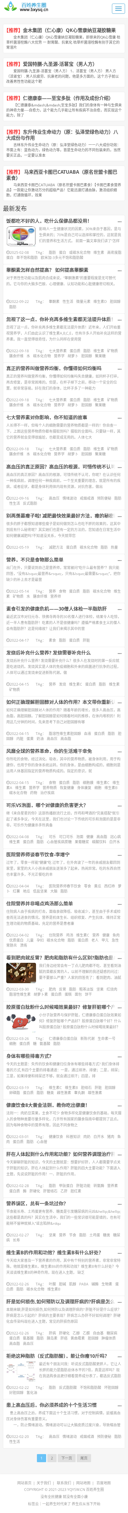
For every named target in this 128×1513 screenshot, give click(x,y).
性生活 (68, 301)
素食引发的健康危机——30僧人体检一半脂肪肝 (56, 608)
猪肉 (110, 1136)
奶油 (40, 738)
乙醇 (76, 1333)
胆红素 (76, 1191)
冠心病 (115, 836)
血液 (87, 733)
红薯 (16, 891)
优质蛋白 (16, 940)
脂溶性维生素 (20, 994)
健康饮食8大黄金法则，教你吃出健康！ (48, 1105)
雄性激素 (95, 1092)
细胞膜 (88, 782)
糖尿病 (112, 1333)
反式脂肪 (30, 503)
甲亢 (105, 940)
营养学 (59, 356)
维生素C (75, 684)
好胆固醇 (16, 1392)
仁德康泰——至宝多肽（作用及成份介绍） (68, 98)
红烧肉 (112, 989)
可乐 (52, 836)
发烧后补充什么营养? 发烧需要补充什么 (48, 652)
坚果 (100, 989)
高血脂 (65, 738)
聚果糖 (100, 356)
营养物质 (50, 787)
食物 (62, 591)
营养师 (55, 596)
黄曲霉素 (78, 1338)
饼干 (88, 994)
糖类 (50, 1092)
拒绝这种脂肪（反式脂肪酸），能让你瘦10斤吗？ (57, 1356)
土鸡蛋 (94, 1235)
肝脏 (86, 640)
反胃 (62, 989)
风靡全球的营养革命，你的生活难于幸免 (49, 751)
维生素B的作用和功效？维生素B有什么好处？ (54, 1252)
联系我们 (64, 1482)
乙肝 (64, 1191)
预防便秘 (104, 498)
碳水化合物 (42, 356)
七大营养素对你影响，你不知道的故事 (46, 417)
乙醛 (86, 1333)
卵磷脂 (14, 1092)
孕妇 (40, 940)
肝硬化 (34, 1191)
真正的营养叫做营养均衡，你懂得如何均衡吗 (54, 368)
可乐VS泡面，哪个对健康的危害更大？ (47, 805)
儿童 (30, 940)
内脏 (20, 738)
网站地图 (83, 1482)
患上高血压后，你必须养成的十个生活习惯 (51, 1405)
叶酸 (52, 1284)
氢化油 (31, 1392)
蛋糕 (68, 994)
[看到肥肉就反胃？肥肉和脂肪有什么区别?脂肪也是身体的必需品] (21, 973)
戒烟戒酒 (87, 498)
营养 (52, 591)
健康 (89, 836)
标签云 (33, 1503)
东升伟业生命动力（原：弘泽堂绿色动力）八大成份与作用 (62, 135)
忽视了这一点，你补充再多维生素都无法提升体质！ (61, 319)
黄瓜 (97, 886)
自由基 (98, 1333)
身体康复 (84, 787)
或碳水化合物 (79, 252)
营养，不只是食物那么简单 (34, 559)
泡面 (79, 836)
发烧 (62, 684)
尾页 (84, 1458)
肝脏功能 (83, 1185)
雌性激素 (64, 1092)
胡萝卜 (73, 356)
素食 (52, 640)
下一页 (66, 1458)
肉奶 (86, 1136)
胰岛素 (52, 1338)
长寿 (16, 1240)
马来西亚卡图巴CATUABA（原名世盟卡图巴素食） (61, 175)
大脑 (53, 891)
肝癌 (64, 1338)
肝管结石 (50, 1191)
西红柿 (109, 886)
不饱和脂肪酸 (90, 1387)
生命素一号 (106, 1038)
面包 (78, 994)
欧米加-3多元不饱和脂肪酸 (62, 257)
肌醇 (72, 1284)
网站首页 (24, 1482)
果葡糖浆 (82, 841)
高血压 (54, 498)
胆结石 (86, 1087)
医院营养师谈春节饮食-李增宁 (38, 854)
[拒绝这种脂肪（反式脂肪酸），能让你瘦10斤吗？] (21, 1371)
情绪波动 (70, 498)
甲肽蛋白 (66, 1185)
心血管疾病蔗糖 (59, 841)
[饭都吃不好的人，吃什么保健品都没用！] (21, 236)
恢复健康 (67, 787)
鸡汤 (69, 935)
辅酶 (95, 1284)
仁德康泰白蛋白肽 (63, 1038)
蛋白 (62, 252)
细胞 (98, 787)
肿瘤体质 (109, 1338)
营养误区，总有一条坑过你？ (37, 1203)
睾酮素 (54, 301)
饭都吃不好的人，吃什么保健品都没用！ (49, 221)
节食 (72, 1235)
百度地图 (103, 1482)
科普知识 (73, 1136)
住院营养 (56, 935)
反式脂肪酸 (68, 1387)
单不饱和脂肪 (27, 257)
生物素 (107, 1284)
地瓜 (26, 891)
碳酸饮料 (99, 841)
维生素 (98, 252)
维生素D (100, 301)
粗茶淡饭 (86, 989)
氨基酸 (45, 1043)
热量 (114, 547)
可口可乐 (66, 836)
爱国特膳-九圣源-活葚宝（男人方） (60, 64)
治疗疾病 (47, 792)
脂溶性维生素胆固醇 (65, 733)
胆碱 (62, 1284)
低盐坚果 (40, 891)
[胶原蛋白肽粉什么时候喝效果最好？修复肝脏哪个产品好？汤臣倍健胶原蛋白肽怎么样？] (21, 1022)
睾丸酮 (79, 1092)
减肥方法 (56, 547)
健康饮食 (56, 1136)
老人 (95, 940)
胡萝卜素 (41, 994)
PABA (83, 1284)
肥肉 (52, 989)
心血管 (42, 1141)
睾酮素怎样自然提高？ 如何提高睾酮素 (47, 270)
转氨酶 (98, 1185)
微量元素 (83, 301)
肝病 (52, 1333)
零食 (87, 886)
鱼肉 (116, 935)
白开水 (114, 841)
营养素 (112, 1185)
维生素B (111, 787)
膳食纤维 (16, 356)
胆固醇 (115, 301)
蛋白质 (75, 350)
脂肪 (52, 252)
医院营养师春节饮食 (65, 886)
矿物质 (112, 350)
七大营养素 (58, 350)
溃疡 (23, 945)
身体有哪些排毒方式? (28, 1056)
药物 (33, 792)
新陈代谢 (87, 1038)
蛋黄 (30, 738)
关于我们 (44, 1482)
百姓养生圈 (95, 1489)
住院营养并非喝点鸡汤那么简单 (39, 903)
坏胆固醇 (111, 1387)
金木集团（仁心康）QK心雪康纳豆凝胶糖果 (69, 30)
